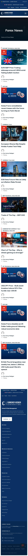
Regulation (23, 548)
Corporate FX (4, 461)
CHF (4, 86)
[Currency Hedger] (7, 13)
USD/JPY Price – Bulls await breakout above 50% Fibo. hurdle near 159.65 (12, 288)
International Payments (7, 434)
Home (3, 37)
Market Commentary (6, 488)
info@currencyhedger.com (8, 537)
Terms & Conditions (16, 546)
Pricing (3, 515)
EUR (4, 48)
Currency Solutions (6, 467)
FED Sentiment (5, 485)
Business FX (4, 443)
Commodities (7, 229)
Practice (17, 7)
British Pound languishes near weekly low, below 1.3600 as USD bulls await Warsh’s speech (13, 366)
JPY (4, 266)
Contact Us (4, 506)
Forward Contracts (6, 437)
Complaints (4, 548)
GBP (6, 48)
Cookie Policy (10, 546)
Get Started (6, 419)
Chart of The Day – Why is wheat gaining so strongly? (12, 251)
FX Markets (4, 452)
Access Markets (23, 7)
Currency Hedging (6, 428)
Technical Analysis (14, 48)
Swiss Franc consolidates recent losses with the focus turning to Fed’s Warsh (12, 108)
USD (6, 86)
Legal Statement (17, 548)
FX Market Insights (6, 476)
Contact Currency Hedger (8, 540)
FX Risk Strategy (5, 458)
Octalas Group (5, 509)
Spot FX (3, 440)
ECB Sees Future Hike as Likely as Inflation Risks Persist (13, 180)
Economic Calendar (6, 482)
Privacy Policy (4, 546)
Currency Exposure (6, 455)
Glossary (8, 548)
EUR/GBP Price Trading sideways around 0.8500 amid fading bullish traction (13, 70)
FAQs (3, 491)
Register (12, 7)
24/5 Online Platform (6, 479)
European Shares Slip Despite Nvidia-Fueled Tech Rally (13, 145)
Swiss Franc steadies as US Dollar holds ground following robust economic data (13, 326)
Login (8, 7)
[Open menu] (25, 13)
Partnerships (4, 512)
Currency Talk (7, 124)
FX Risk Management (6, 431)
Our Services (4, 503)
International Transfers (6, 464)
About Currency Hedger (7, 500)
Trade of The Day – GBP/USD (13, 215)
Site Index (12, 548)
